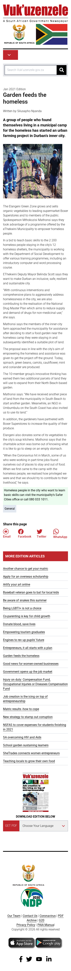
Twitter (41, 536)
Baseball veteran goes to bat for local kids (31, 592)
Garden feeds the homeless (21, 656)
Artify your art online (16, 584)
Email (7, 536)
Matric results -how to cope (21, 709)
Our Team (13, 916)
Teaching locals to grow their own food (29, 761)
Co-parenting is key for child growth (26, 616)
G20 (41, 920)
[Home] (35, 25)
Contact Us (30, 916)
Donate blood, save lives (19, 624)
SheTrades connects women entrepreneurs (31, 753)
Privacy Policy (25, 925)
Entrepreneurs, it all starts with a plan (27, 648)
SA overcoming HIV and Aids (22, 737)
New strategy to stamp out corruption (28, 717)
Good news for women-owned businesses (31, 664)
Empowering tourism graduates (24, 632)
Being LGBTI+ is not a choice (22, 608)
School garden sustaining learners (25, 745)
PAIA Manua (45, 925)
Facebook (24, 536)
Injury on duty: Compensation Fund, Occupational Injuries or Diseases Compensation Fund (35, 684)
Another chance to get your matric (25, 568)
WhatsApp (60, 537)
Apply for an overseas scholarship (25, 576)
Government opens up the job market (27, 671)
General (10, 508)
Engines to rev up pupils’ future (23, 640)
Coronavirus (48, 916)
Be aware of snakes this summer (25, 600)
